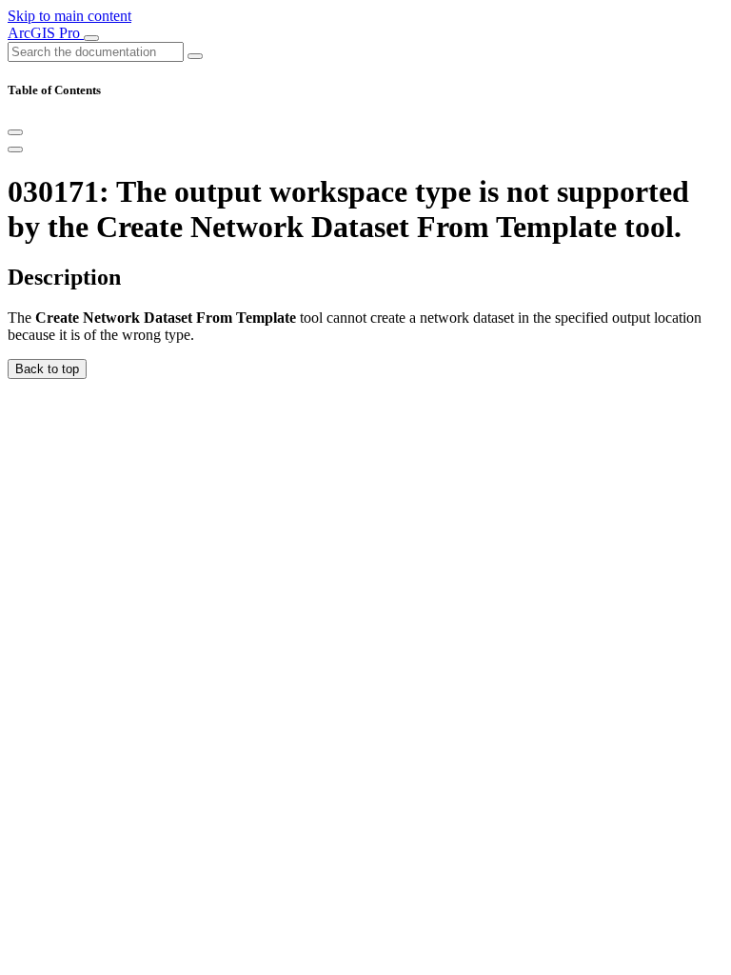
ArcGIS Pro (46, 33)
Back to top (47, 369)
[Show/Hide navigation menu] (91, 38)
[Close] (15, 132)
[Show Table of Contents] (15, 149)
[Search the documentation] (195, 56)
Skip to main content (69, 16)
